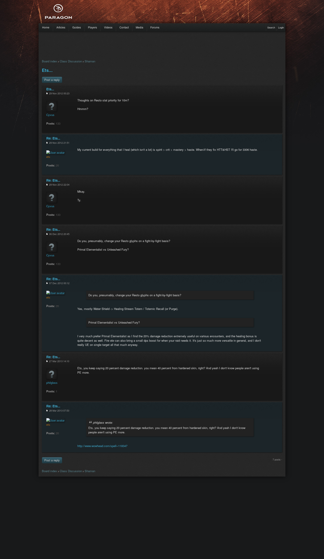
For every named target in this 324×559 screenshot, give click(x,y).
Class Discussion (71, 61)
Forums (154, 27)
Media (139, 27)
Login (281, 27)
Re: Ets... (53, 138)
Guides (76, 27)
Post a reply (52, 80)
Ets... (47, 70)
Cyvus (50, 115)
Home (45, 27)
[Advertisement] (154, 13)
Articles (60, 27)
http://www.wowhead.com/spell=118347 (102, 446)
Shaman (90, 61)
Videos (108, 27)
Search (271, 27)
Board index (49, 61)
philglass (52, 382)
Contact (124, 27)
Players (92, 27)
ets (48, 157)
